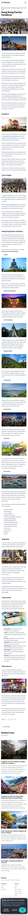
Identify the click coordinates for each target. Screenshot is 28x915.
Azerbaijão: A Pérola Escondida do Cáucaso (12, 861)
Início (2, 885)
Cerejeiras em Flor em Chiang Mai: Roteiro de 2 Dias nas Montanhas (12, 797)
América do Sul (18, 889)
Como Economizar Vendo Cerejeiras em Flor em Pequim (14, 832)
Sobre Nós (3, 889)
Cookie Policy (7, 905)
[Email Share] (15, 719)
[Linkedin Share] (10, 719)
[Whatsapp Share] (13, 719)
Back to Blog (7, 726)
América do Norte (18, 893)
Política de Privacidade (15, 880)
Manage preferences (6, 910)
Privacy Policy (16, 905)
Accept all (22, 910)
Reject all (14, 910)
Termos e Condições (5, 880)
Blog (2, 887)
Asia (22, 8)
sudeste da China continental (11, 136)
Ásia (15, 887)
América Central (18, 891)
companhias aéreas (13, 204)
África (16, 895)
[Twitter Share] (6, 719)
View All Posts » (5, 735)
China (20, 85)
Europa (16, 885)
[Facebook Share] (8, 719)
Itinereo (3, 878)
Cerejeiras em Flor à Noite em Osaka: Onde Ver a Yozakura (13, 762)
